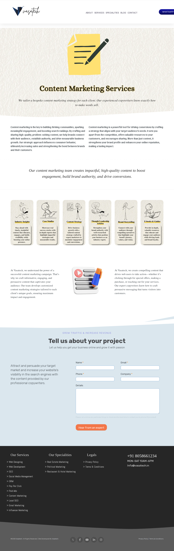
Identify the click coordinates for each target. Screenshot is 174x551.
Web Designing (16, 462)
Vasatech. (19, 539)
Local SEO (14, 500)
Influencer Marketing (19, 510)
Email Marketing (16, 505)
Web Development (17, 466)
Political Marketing (56, 466)
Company (126, 374)
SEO (11, 471)
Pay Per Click (15, 486)
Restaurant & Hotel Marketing (61, 471)
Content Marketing (17, 495)
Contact (132, 12)
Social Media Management (21, 476)
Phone (80, 374)
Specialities (112, 12)
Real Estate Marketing (58, 462)
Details (79, 385)
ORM (11, 481)
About (89, 12)
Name (79, 362)
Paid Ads (13, 491)
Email (124, 362)
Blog (123, 12)
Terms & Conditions (94, 466)
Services (99, 12)
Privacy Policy (91, 462)
